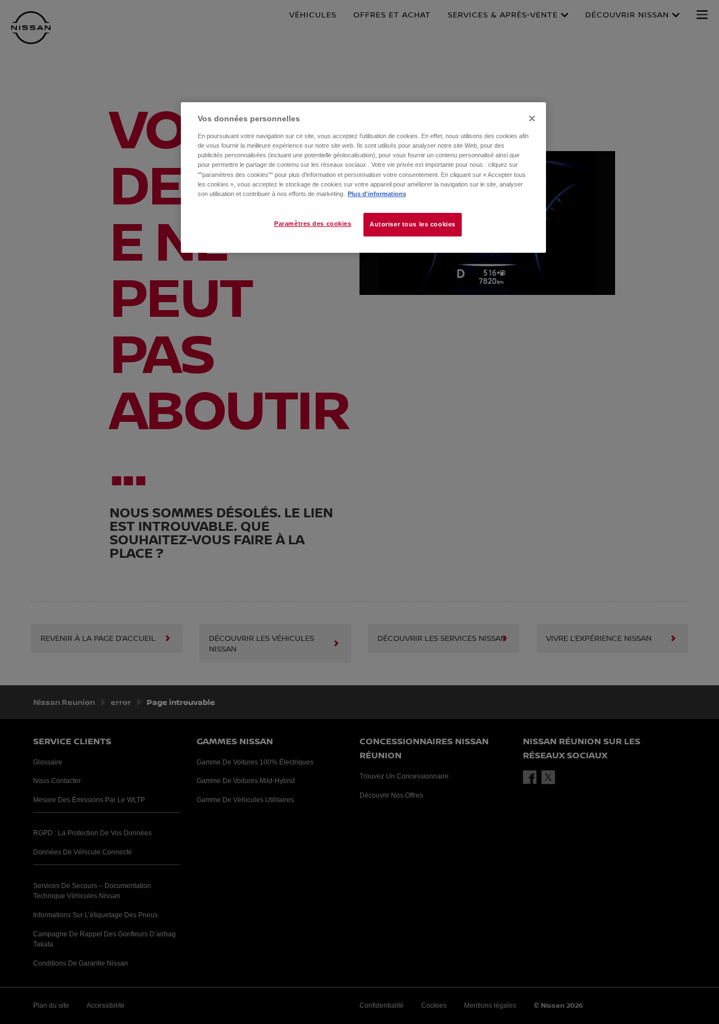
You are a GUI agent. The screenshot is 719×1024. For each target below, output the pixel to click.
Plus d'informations (377, 193)
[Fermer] (532, 118)
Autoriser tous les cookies (413, 224)
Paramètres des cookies (313, 223)
